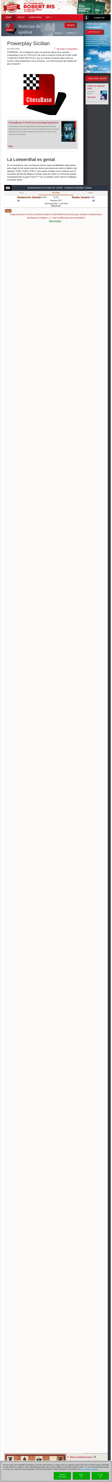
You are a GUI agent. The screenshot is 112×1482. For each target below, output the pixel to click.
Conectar (99, 18)
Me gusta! (61, 49)
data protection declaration (90, 1469)
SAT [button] (48, 17)
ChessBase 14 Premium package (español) (33, 122)
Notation (56, 193)
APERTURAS (35, 17)
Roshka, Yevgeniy (81, 197)
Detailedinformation (62, 1476)
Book (22, 193)
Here (86, 1467)
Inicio (21, 17)
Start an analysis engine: (81, 1456)
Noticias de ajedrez (29, 29)
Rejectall (81, 1476)
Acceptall (100, 1476)
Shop (8, 17)
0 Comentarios (72, 49)
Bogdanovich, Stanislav (29, 197)
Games (90, 193)
